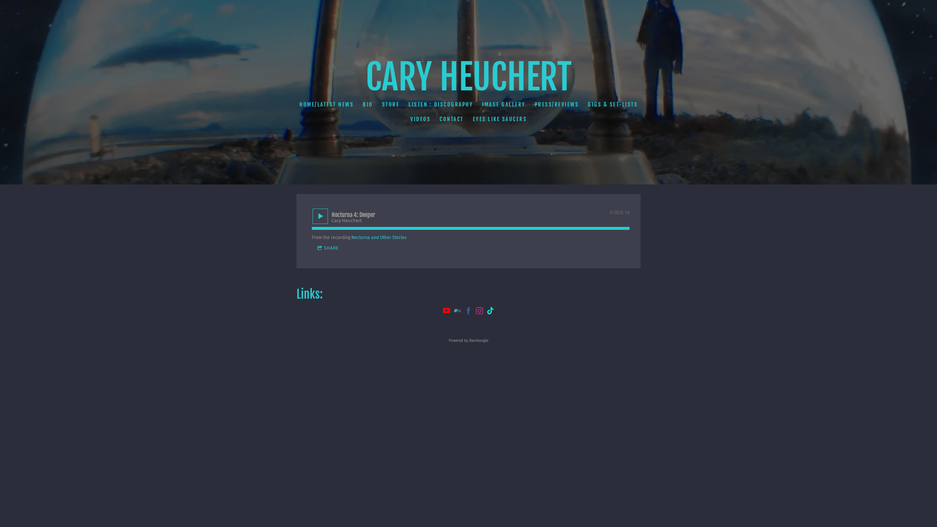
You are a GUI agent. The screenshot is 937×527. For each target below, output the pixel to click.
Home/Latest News (326, 104)
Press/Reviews (557, 104)
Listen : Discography (440, 104)
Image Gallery (504, 104)
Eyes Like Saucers (500, 119)
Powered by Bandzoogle (468, 341)
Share (331, 248)
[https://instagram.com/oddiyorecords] (479, 312)
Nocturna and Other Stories (379, 237)
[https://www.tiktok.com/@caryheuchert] (490, 312)
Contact (452, 119)
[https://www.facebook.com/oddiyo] (468, 312)
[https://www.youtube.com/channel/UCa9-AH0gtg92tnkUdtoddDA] (446, 312)
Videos (420, 119)
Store (391, 104)
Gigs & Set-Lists (613, 104)
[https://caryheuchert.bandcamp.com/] (457, 312)
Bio (368, 104)
